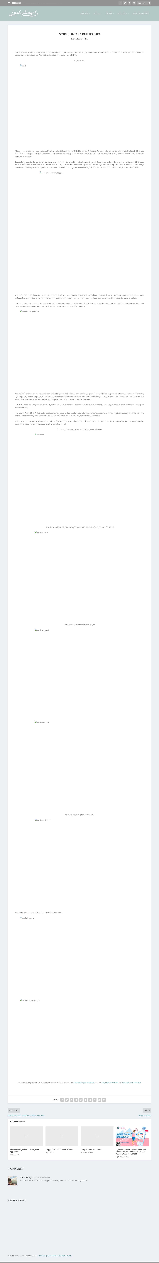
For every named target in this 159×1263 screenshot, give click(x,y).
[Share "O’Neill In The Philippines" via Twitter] (66, 1099)
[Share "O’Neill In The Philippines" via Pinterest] (80, 1099)
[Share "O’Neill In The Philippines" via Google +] (71, 1099)
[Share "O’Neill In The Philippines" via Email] (99, 1099)
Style (97, 13)
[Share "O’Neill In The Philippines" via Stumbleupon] (94, 1099)
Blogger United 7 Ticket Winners (60, 1150)
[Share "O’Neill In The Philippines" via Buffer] (90, 1099)
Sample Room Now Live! (91, 1150)
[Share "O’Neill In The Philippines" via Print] (104, 1099)
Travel (108, 13)
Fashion (80, 39)
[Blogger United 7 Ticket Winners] (62, 1136)
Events (73, 39)
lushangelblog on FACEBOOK (83, 1082)
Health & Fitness (141, 13)
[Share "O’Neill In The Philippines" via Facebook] (62, 1099)
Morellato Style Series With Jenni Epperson (24, 1151)
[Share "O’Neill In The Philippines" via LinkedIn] (85, 1099)
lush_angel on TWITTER (109, 1082)
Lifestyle (122, 13)
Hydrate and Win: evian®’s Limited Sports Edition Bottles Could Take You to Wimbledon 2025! (131, 1152)
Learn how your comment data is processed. (55, 1255)
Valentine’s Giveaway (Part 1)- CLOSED (36, 3)
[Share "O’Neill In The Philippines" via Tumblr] (76, 1099)
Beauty (84, 13)
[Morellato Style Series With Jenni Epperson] (26, 1136)
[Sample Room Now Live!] (97, 1136)
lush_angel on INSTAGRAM (131, 1082)
